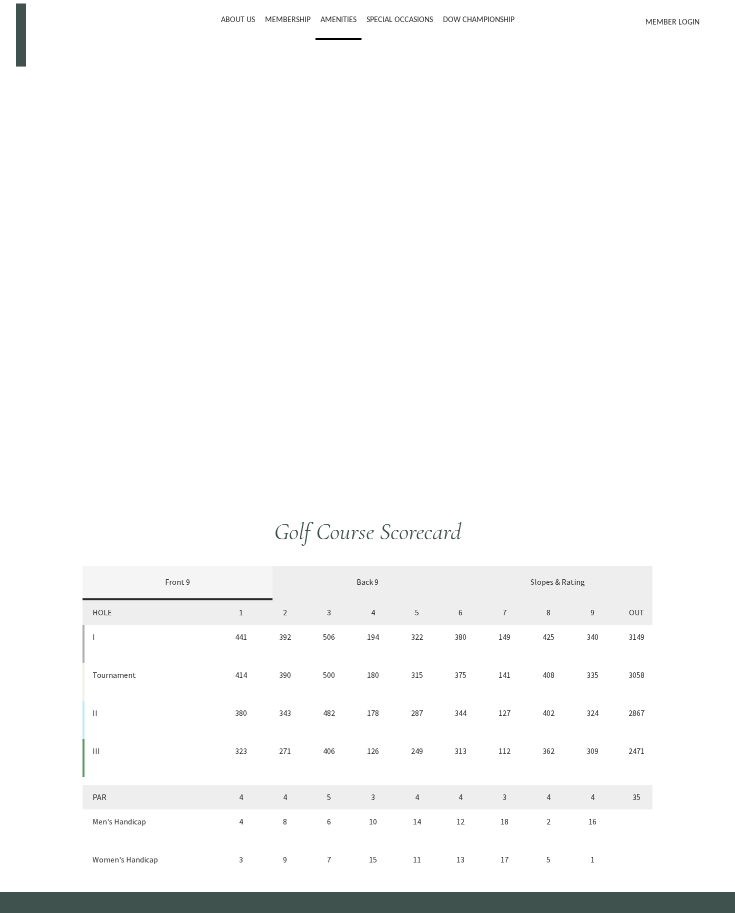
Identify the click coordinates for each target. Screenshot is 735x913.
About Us (238, 20)
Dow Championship (478, 20)
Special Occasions (399, 20)
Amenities (338, 20)
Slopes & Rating (557, 582)
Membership (287, 20)
